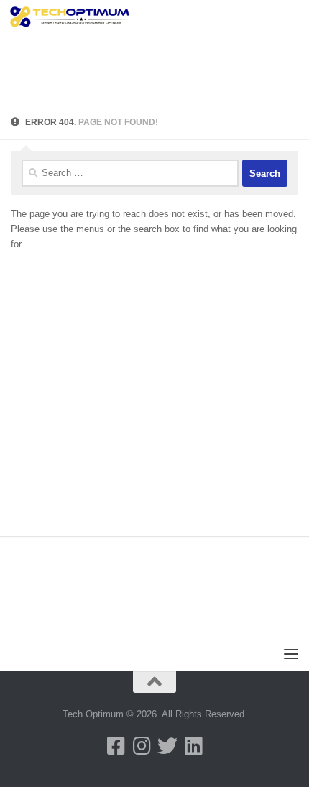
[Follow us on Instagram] (142, 746)
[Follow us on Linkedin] (193, 746)
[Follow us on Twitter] (167, 746)
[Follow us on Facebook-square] (116, 746)
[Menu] (291, 18)
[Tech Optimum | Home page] (90, 18)
